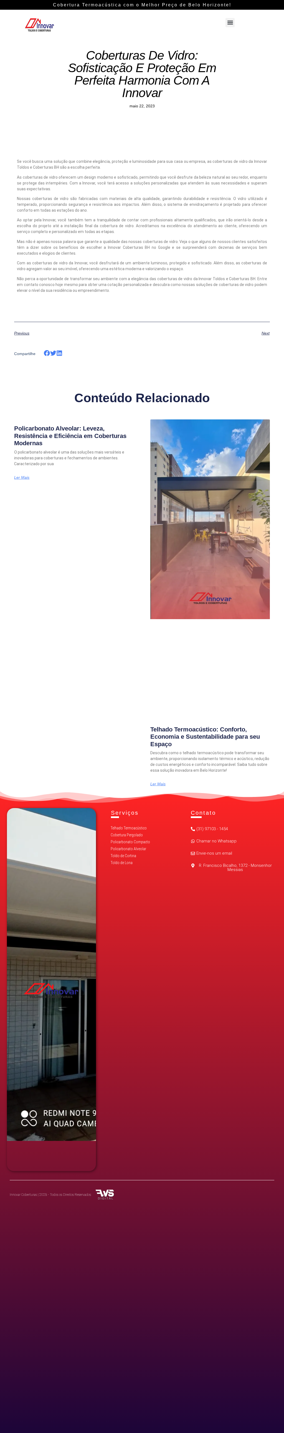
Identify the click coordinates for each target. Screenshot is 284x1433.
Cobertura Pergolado (127, 835)
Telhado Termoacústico (129, 828)
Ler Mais (21, 477)
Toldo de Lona (122, 862)
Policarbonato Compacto (130, 842)
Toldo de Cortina (123, 856)
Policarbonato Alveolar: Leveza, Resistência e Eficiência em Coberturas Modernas (70, 436)
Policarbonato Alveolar (128, 849)
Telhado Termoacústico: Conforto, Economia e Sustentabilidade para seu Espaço (205, 737)
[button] (230, 22)
